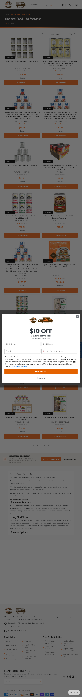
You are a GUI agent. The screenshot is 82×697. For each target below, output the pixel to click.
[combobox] (45, 351)
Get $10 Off (41, 371)
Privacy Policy (17, 366)
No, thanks (41, 378)
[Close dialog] (77, 316)
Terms (25, 366)
